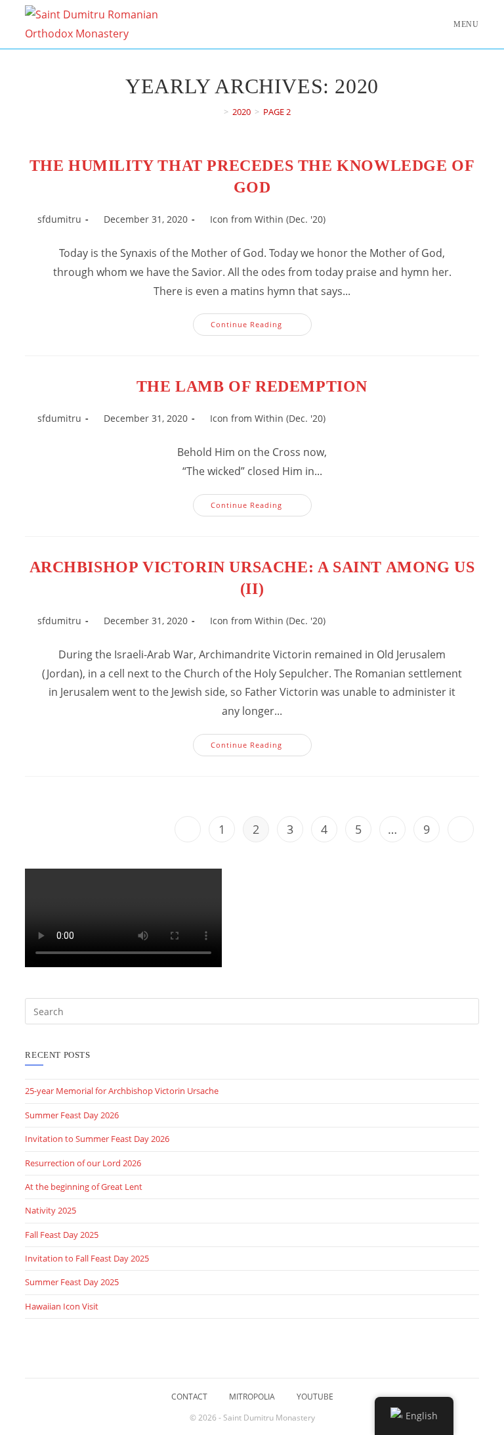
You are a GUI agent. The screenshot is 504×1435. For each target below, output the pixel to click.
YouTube (315, 1396)
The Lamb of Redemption (252, 386)
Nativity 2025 (50, 1210)
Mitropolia (252, 1396)
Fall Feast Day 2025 (61, 1235)
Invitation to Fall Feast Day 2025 (87, 1258)
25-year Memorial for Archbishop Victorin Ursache (122, 1091)
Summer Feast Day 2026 (72, 1115)
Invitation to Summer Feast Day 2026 (97, 1139)
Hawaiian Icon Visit (61, 1306)
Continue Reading (261, 327)
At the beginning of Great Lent (83, 1187)
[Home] (216, 112)
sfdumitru (59, 219)
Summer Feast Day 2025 (72, 1282)
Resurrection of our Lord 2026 (83, 1163)
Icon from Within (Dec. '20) (268, 219)
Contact (189, 1396)
